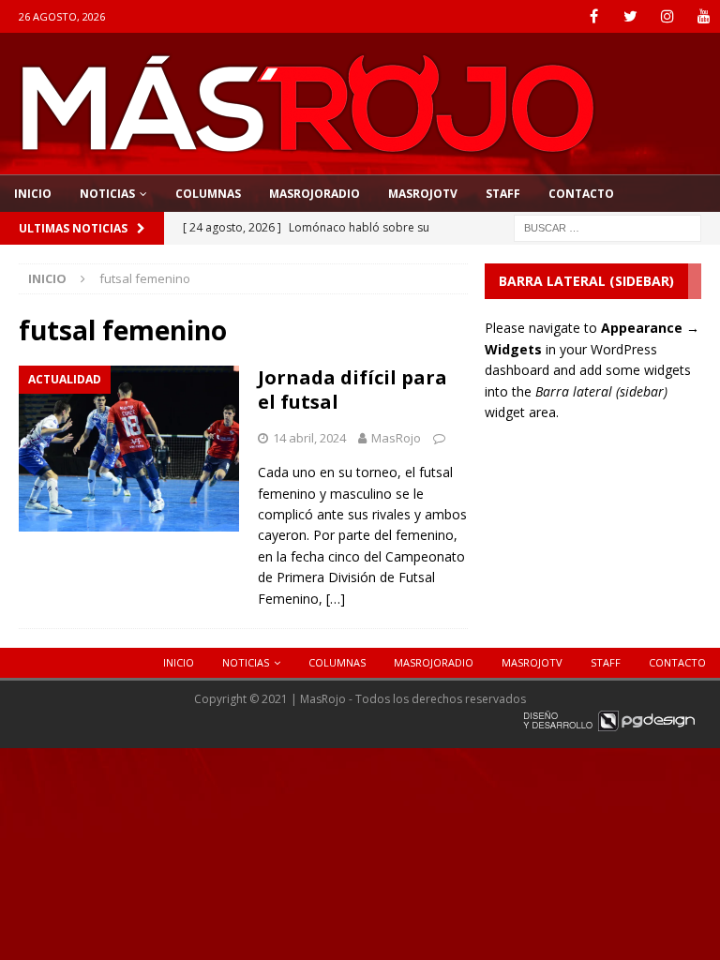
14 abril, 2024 (309, 437)
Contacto (581, 194)
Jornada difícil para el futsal (352, 389)
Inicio (33, 194)
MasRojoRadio (314, 194)
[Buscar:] (607, 226)
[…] (335, 599)
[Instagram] (667, 16)
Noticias (107, 194)
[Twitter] (630, 16)
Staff (503, 194)
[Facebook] (594, 16)
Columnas (208, 194)
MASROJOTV (423, 194)
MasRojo (396, 437)
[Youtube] (703, 16)
